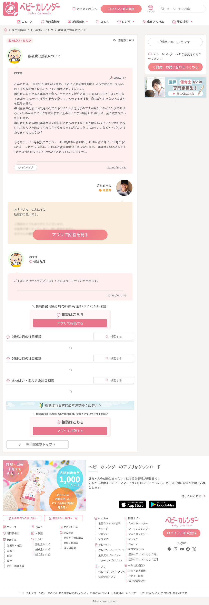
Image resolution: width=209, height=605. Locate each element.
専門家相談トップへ (41, 444)
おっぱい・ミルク (41, 30)
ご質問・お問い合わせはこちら (175, 67)
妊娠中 (10, 550)
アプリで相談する (70, 323)
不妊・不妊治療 (15, 566)
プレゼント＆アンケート (109, 550)
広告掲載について (149, 592)
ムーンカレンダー (138, 523)
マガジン (103, 533)
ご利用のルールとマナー (175, 41)
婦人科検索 (70, 548)
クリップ (27, 167)
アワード (103, 528)
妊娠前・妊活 (14, 545)
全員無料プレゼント (109, 555)
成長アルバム (155, 21)
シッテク (133, 538)
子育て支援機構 (137, 570)
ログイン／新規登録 (121, 9)
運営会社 (52, 592)
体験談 (39, 533)
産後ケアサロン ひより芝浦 (139, 559)
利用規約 (166, 592)
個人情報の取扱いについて (73, 592)
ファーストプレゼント (109, 560)
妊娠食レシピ (42, 549)
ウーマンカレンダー (139, 528)
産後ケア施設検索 (73, 538)
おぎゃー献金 (135, 575)
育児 (9, 560)
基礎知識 (78, 21)
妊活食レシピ (42, 554)
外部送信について (100, 592)
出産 (9, 555)
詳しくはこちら (191, 496)
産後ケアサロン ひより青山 (139, 554)
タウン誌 (103, 538)
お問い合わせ (179, 592)
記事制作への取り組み (24, 518)
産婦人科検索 (71, 543)
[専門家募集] (175, 87)
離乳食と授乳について (72, 30)
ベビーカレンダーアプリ (109, 571)
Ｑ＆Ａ (104, 21)
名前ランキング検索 (109, 523)
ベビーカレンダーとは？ (32, 592)
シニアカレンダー (138, 533)
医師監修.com (136, 549)
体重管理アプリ (107, 576)
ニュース (27, 21)
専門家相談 (52, 21)
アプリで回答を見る (70, 235)
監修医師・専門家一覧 (65, 518)
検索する (116, 336)
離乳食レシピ (42, 544)
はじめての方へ (87, 9)
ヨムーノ (133, 544)
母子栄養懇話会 (137, 580)
